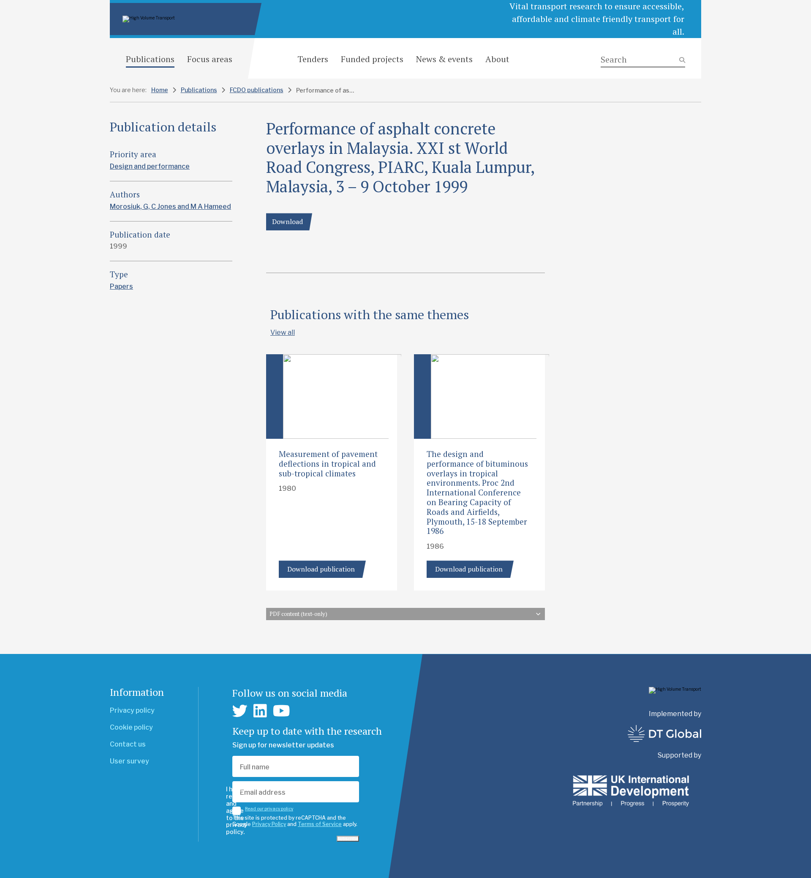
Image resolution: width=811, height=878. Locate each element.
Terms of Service (320, 824)
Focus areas (209, 59)
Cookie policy (131, 727)
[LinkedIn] (260, 711)
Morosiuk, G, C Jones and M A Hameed (170, 206)
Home (159, 89)
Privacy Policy (269, 824)
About (497, 59)
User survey (129, 761)
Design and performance (150, 166)
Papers (121, 286)
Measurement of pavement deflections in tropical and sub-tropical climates (328, 464)
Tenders (312, 59)
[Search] (643, 60)
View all (282, 332)
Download (287, 221)
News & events (444, 59)
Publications (150, 59)
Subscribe (347, 838)
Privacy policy (132, 710)
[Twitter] (240, 711)
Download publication (321, 569)
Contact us (128, 744)
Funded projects (372, 59)
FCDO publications (256, 89)
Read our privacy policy (269, 808)
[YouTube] (281, 711)
